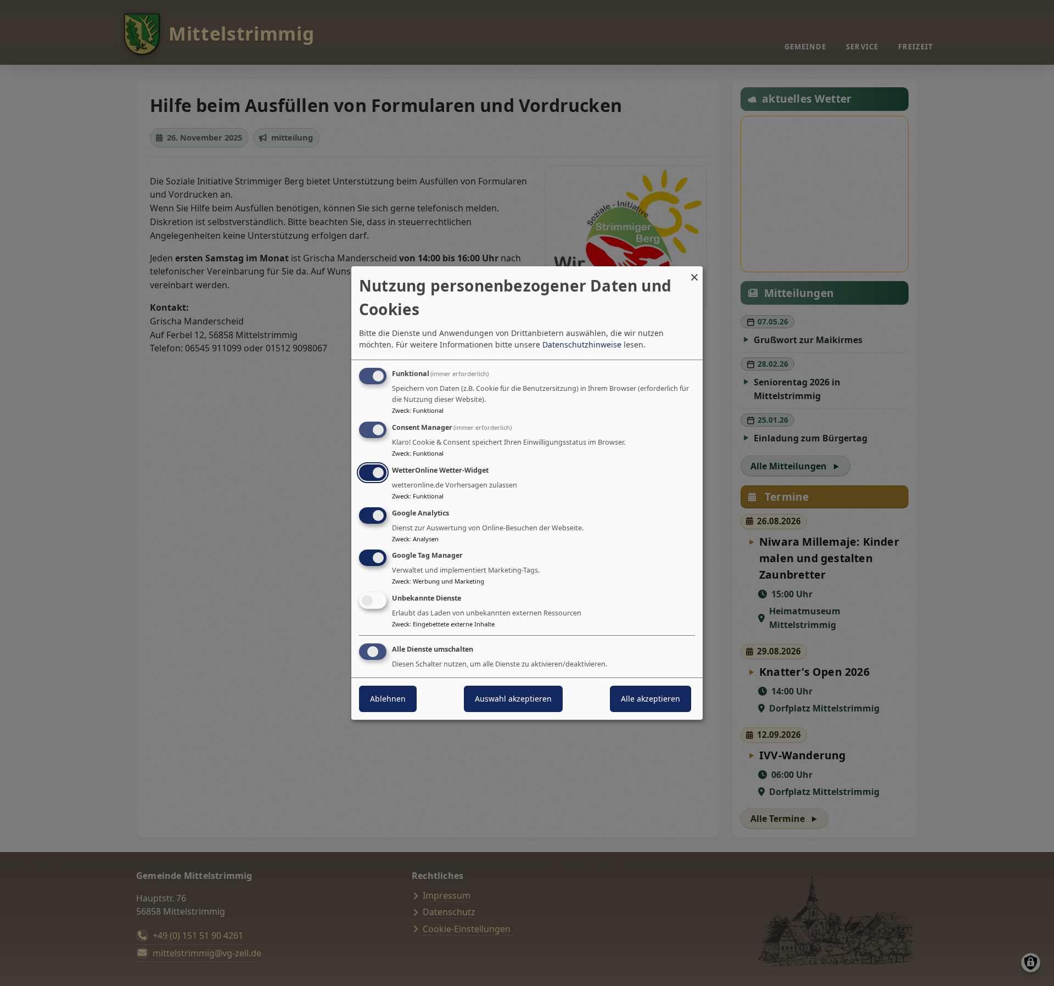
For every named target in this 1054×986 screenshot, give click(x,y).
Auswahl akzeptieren (513, 698)
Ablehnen (388, 698)
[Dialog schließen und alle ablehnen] (694, 273)
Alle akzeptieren (650, 698)
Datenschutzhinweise (581, 344)
